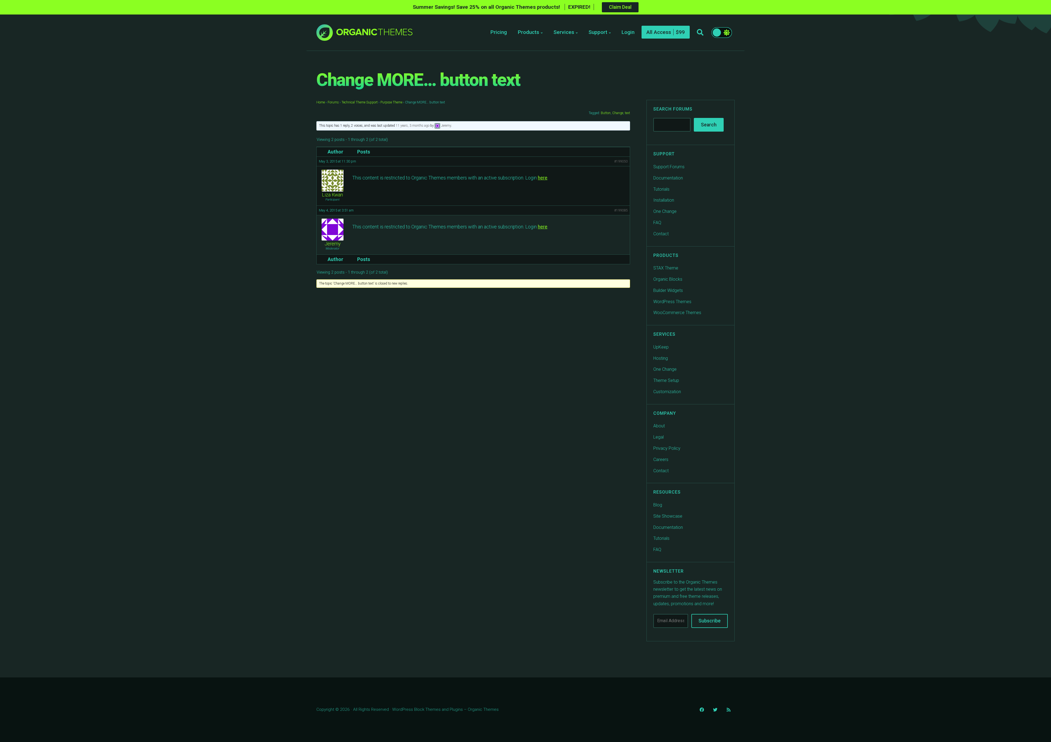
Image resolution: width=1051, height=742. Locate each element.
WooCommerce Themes (677, 312)
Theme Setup (666, 380)
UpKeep (661, 347)
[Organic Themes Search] (700, 32)
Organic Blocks (667, 279)
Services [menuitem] (563, 32)
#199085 (621, 210)
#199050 (621, 161)
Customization (667, 391)
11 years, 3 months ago (412, 125)
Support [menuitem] (597, 32)
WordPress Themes (672, 301)
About (659, 425)
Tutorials (661, 189)
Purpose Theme (391, 102)
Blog (657, 505)
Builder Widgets (668, 290)
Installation (663, 200)
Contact (661, 233)
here (542, 178)
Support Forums (669, 166)
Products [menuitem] (528, 32)
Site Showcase (667, 516)
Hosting (660, 358)
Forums (333, 102)
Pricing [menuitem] (498, 32)
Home (320, 102)
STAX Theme (665, 268)
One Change (665, 211)
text (627, 113)
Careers (660, 459)
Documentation (668, 178)
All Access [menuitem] (658, 32)
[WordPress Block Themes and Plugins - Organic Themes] (374, 34)
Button (606, 113)
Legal (658, 437)
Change (617, 113)
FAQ (657, 222)
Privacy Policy (666, 448)
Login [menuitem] (628, 32)
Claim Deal (620, 7)
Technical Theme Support (360, 102)
